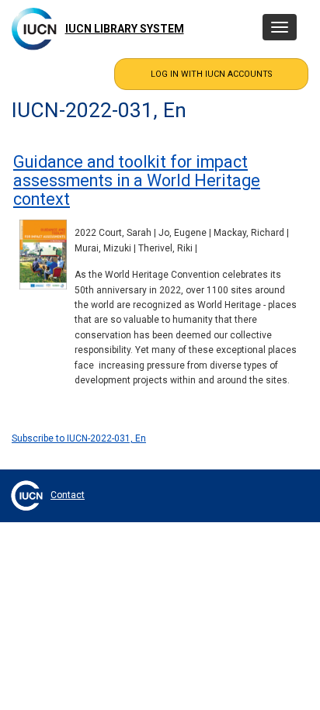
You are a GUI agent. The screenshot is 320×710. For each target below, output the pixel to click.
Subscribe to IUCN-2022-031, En (79, 438)
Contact (67, 495)
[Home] (34, 28)
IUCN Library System (124, 29)
